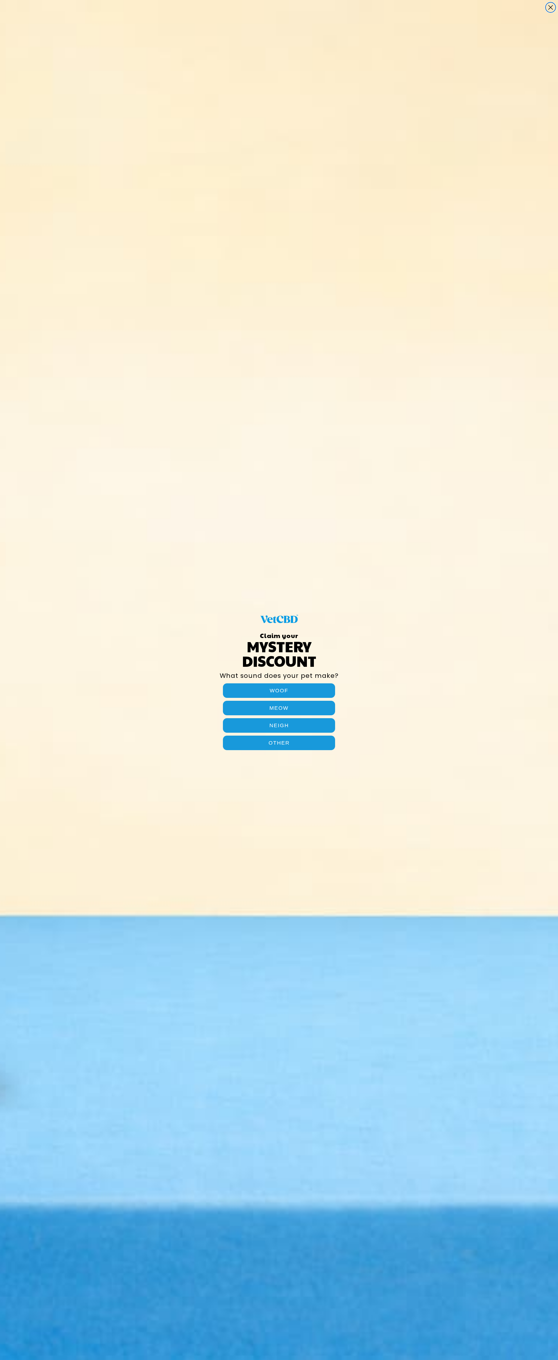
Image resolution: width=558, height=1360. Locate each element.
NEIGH (279, 725)
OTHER (279, 743)
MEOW (279, 708)
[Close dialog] (551, 7)
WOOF (279, 691)
